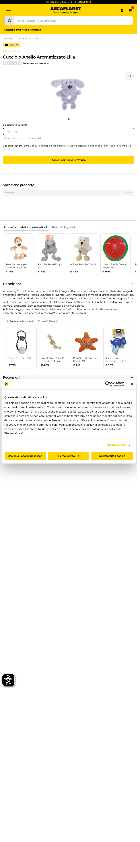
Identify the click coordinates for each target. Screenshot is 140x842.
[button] (68, 93)
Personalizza (66, 455)
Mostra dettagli (116, 444)
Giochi (28, 38)
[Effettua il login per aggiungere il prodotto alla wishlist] (129, 76)
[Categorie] (8, 10)
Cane (19, 38)
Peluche (38, 38)
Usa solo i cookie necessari (25, 455)
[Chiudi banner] (132, 384)
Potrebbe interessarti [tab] (20, 321)
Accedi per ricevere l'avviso (68, 160)
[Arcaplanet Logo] (65, 10)
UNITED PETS (11, 50)
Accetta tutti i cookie (112, 455)
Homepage (8, 38)
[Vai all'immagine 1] (69, 119)
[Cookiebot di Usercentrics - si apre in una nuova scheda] (108, 384)
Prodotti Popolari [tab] (63, 227)
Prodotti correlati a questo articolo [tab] (26, 227)
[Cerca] (9, 20)
